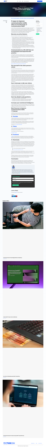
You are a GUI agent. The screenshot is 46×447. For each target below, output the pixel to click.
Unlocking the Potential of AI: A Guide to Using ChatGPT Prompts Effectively (13, 435)
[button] (12, 196)
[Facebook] (12, 443)
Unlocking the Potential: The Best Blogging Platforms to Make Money (12, 257)
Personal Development (23, 6)
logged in (16, 192)
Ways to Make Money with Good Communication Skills (18, 63)
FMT (17, 1)
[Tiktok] (8, 443)
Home (12, 18)
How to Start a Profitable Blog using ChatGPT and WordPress (11, 376)
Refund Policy (32, 443)
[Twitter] (4, 443)
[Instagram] (10, 443)
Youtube (15, 116)
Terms (36, 443)
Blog (22, 1)
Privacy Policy (40, 443)
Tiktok (15, 126)
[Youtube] (6, 443)
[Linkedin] (14, 443)
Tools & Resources (26, 1)
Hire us (20, 1)
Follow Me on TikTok (14, 132)
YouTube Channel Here (19, 124)
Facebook (16, 134)
